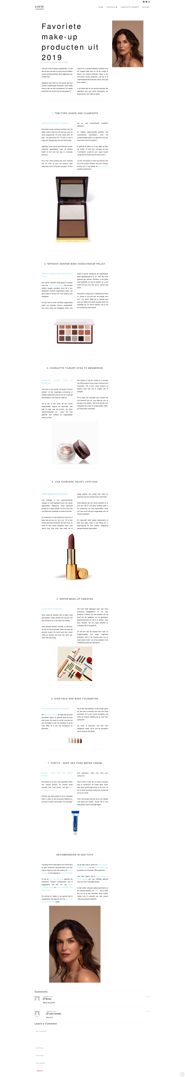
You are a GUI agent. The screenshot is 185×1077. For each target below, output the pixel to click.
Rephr (97, 890)
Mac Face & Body (51, 715)
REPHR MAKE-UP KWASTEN (52, 609)
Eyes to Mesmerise (101, 867)
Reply (147, 996)
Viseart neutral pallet (56, 285)
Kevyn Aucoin (103, 166)
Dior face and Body (56, 879)
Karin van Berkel (66, 873)
